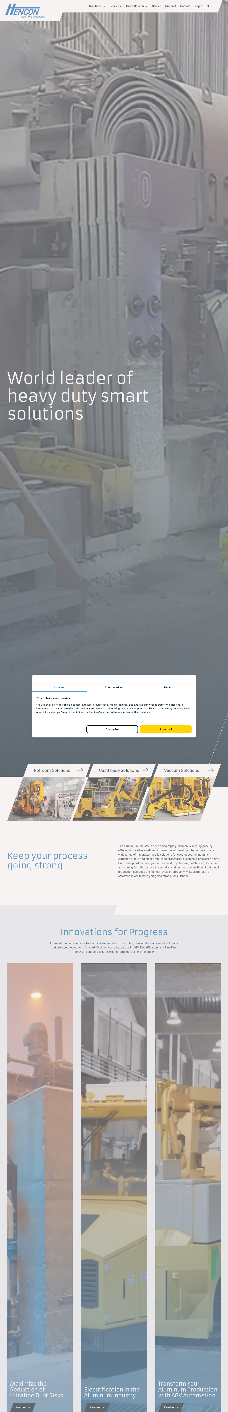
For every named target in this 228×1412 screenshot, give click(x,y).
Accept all (166, 729)
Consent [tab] (59, 687)
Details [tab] (168, 687)
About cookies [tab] (114, 687)
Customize (112, 729)
